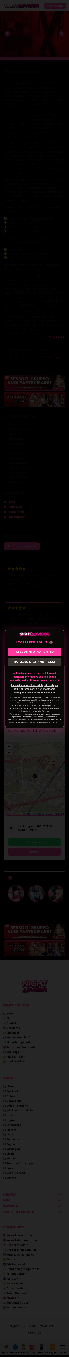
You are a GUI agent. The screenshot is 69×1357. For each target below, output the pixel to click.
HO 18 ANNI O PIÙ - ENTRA (35, 651)
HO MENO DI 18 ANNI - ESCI (34, 661)
